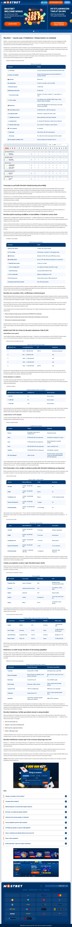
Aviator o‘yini (33, 890)
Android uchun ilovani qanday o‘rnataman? (17, 817)
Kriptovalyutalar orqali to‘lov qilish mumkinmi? (18, 843)
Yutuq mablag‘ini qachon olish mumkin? (16, 822)
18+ (41, 886)
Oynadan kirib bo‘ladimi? (12, 801)
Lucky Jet (46, 890)
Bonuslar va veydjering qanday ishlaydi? (16, 812)
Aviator (25, 890)
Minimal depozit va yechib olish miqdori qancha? (18, 806)
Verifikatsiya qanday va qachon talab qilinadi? (17, 827)
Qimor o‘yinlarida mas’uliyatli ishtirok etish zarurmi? (19, 833)
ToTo (40, 890)
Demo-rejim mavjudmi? (11, 838)
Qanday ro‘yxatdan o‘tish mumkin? (14, 796)
